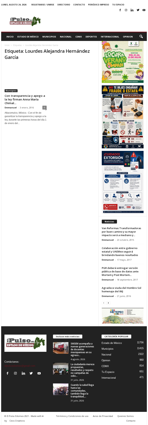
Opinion (128, 36)
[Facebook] (120, 10)
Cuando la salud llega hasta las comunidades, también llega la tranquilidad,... (82, 390)
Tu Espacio (118, 4)
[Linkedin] (132, 10)
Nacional (65, 36)
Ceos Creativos (17, 420)
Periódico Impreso (98, 4)
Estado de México (28, 36)
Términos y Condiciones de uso (72, 416)
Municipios (49, 36)
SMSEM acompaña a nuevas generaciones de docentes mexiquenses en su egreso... (82, 349)
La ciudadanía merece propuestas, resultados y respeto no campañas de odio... (82, 370)
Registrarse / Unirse (42, 4)
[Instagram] (126, 10)
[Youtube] (144, 10)
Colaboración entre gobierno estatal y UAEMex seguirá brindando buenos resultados (120, 251)
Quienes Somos (125, 416)
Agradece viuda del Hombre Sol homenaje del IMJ (121, 289)
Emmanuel (11, 107)
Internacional (110, 36)
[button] (141, 36)
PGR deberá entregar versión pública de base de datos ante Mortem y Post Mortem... (120, 271)
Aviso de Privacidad (103, 416)
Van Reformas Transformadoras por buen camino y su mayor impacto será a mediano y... (121, 231)
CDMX (78, 36)
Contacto (79, 4)
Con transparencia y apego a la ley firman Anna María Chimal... (25, 99)
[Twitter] (138, 10)
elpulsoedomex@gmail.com (19, 365)
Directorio (63, 4)
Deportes (91, 36)
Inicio (9, 36)
